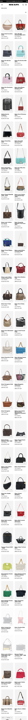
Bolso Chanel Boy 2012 (5, 141)
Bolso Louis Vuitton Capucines (20, 683)
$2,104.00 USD (5, 524)
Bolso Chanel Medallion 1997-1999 (6, 440)
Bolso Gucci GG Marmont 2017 (19, 141)
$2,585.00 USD (5, 444)
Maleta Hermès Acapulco (5, 115)
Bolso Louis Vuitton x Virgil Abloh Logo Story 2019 (7, 655)
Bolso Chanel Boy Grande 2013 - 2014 (6, 168)
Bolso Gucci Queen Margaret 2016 (20, 88)
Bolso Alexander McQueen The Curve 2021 (20, 223)
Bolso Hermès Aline (20, 627)
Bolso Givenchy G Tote (7, 357)
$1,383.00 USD (18, 118)
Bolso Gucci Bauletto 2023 (6, 709)
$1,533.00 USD (18, 91)
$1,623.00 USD (18, 605)
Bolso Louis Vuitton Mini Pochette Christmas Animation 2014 (20, 412)
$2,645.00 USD (5, 145)
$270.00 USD (4, 631)
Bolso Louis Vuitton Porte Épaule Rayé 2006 (20, 195)
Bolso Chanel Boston (20, 466)
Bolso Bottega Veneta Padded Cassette (20, 574)
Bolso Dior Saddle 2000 (6, 494)
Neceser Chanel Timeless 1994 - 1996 (20, 655)
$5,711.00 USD (18, 686)
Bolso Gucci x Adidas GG (20, 709)
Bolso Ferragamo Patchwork (19, 385)
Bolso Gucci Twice (6, 303)
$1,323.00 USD (5, 65)
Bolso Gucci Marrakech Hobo (7, 331)
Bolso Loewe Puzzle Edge (20, 331)
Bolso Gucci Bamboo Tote (20, 278)
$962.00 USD (18, 38)
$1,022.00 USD (5, 471)
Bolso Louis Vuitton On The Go (6, 223)
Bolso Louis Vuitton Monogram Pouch (6, 683)
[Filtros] (26, 12)
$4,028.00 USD (5, 172)
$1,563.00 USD (5, 281)
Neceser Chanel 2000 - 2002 (7, 548)
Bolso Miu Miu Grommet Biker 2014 (20, 34)
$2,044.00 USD (18, 200)
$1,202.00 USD (5, 307)
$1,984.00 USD (18, 335)
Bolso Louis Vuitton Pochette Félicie (20, 251)
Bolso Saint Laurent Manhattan (6, 521)
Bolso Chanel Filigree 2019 (6, 251)
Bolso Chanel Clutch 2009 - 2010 (20, 440)
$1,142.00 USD (18, 172)
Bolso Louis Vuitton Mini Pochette (6, 467)
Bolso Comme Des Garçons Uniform (6, 628)
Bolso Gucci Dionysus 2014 (20, 115)
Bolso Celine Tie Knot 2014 (20, 548)
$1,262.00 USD (18, 65)
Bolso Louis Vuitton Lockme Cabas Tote (6, 278)
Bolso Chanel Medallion (18, 494)
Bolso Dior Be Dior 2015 (6, 61)
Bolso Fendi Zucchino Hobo (7, 34)
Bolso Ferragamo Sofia (7, 384)
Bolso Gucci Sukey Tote (19, 304)
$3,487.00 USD (5, 497)
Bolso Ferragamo (5, 411)
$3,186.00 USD (5, 254)
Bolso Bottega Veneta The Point (7, 574)
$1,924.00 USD (18, 444)
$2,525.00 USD (18, 497)
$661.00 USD (18, 281)
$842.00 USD (4, 38)
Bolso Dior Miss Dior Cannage (20, 168)
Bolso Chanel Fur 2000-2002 (19, 601)
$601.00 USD (4, 335)
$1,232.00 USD (18, 254)
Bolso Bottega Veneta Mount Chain (7, 601)
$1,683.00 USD (5, 605)
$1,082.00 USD (18, 227)
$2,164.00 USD (18, 361)
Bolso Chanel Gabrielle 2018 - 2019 (7, 195)
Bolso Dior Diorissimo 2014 (7, 88)
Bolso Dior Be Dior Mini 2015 (21, 61)
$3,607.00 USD (18, 470)
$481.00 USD (4, 387)
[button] (23, 5)
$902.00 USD (18, 308)
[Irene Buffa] (14, 5)
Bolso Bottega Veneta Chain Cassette (20, 358)
